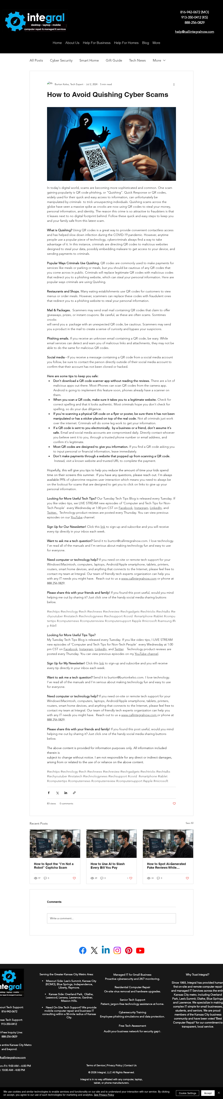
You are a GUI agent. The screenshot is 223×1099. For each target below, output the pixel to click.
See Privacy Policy (104, 1094)
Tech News (137, 60)
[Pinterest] (129, 950)
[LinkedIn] (106, 950)
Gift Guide (114, 60)
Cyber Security (61, 60)
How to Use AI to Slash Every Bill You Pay (108, 865)
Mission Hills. (69, 1000)
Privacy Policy (114, 1065)
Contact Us (130, 1065)
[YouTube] (140, 950)
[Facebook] (83, 950)
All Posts (36, 60)
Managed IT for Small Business (132, 974)
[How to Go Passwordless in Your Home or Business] (55, 844)
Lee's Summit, (73, 981)
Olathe (88, 994)
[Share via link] (74, 792)
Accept (208, 1093)
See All (189, 823)
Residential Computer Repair (132, 987)
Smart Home (89, 60)
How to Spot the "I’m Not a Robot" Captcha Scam (54, 865)
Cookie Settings (187, 1093)
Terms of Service (95, 1065)
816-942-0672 (190, 12)
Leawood (51, 997)
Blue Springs (64, 984)
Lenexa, (63, 997)
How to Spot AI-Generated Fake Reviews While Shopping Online (166, 865)
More (157, 60)
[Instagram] (117, 950)
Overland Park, (74, 994)
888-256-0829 (195, 22)
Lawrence (75, 997)
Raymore (73, 987)
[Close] (219, 1093)
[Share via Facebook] (48, 792)
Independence (83, 984)
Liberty (63, 987)
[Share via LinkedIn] (65, 792)
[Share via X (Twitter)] (57, 792)
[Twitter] (94, 950)
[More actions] (174, 84)
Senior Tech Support (132, 999)
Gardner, (87, 997)
